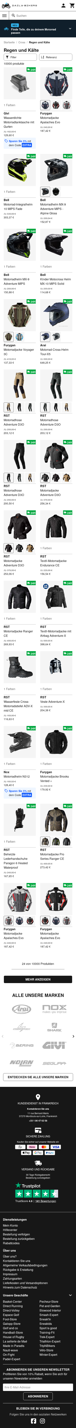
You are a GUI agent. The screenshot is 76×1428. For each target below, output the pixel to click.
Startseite (9, 42)
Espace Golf (11, 1315)
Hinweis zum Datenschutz (20, 1287)
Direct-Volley (11, 1310)
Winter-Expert (48, 1354)
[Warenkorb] (72, 5)
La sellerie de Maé (15, 1341)
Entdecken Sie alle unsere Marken (38, 1077)
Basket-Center (12, 1301)
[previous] (2, 1036)
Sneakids (45, 1323)
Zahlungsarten (12, 1278)
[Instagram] (42, 1421)
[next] (73, 1036)
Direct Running (13, 1306)
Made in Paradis (13, 1346)
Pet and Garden (49, 1306)
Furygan (46, 113)
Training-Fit (46, 1332)
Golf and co (10, 1328)
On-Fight (8, 1354)
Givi (6, 113)
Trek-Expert (46, 1337)
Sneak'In (45, 1319)
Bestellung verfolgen (16, 1234)
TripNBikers (47, 1346)
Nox (6, 772)
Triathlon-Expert (49, 1341)
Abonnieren (38, 1396)
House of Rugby (13, 1337)
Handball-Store (13, 1332)
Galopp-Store (11, 1323)
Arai (43, 345)
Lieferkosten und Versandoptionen (25, 1283)
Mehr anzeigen (38, 979)
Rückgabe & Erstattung (18, 1269)
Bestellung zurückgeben (38, 1177)
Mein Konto (10, 1225)
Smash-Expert (48, 1315)
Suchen (21, 15)
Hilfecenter (10, 1230)
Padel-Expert (11, 1359)
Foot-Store (10, 1319)
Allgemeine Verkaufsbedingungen (25, 1265)
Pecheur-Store (48, 1301)
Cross (21, 42)
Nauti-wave (10, 1350)
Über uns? (10, 1256)
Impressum (10, 1274)
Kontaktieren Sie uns (38, 1108)
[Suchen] (13, 15)
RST (7, 415)
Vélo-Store (46, 1350)
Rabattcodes (11, 1243)
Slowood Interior (50, 1310)
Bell (6, 200)
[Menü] (4, 15)
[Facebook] (34, 1421)
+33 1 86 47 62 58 (38, 1120)
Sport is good (48, 1328)
